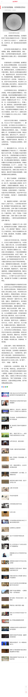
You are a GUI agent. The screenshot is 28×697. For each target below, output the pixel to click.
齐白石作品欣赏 (14, 495)
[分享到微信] (7, 386)
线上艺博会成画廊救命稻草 (17, 620)
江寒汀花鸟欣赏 (14, 488)
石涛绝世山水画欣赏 (15, 528)
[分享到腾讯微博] (5, 386)
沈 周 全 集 (12, 512)
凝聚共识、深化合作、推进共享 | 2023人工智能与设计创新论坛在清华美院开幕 (18, 411)
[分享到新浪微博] (3, 386)
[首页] (26, 687)
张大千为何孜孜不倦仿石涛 (17, 535)
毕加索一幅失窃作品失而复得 (17, 449)
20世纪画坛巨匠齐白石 (16, 504)
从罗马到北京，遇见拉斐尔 (17, 441)
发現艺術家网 (7, 10)
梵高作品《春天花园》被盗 (17, 605)
